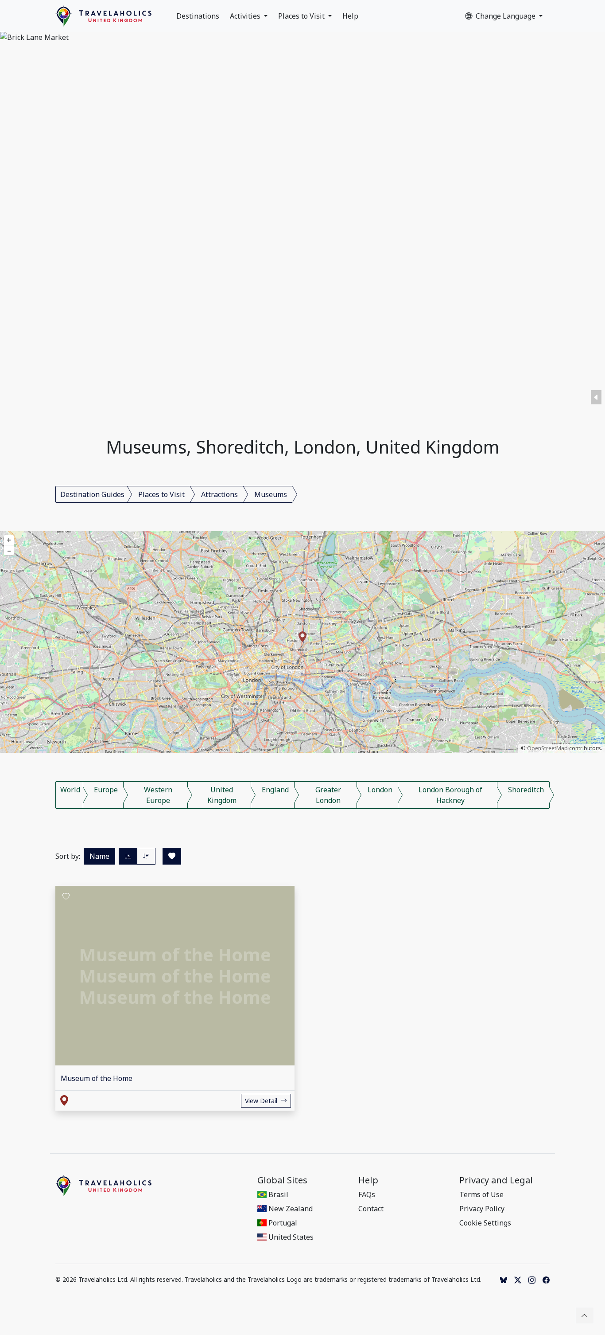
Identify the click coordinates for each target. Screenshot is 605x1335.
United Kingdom (222, 795)
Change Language (506, 16)
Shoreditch (526, 790)
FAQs (366, 1194)
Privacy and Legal (496, 1180)
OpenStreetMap (547, 748)
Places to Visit (302, 16)
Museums (270, 494)
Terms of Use (481, 1194)
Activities (246, 16)
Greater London (328, 795)
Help (350, 16)
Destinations (197, 16)
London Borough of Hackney (450, 795)
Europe (106, 790)
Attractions (219, 494)
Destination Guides (92, 494)
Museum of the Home (96, 1078)
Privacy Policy (481, 1209)
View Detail (261, 1100)
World (70, 790)
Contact (371, 1209)
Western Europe (158, 795)
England (275, 790)
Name (99, 856)
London (380, 790)
